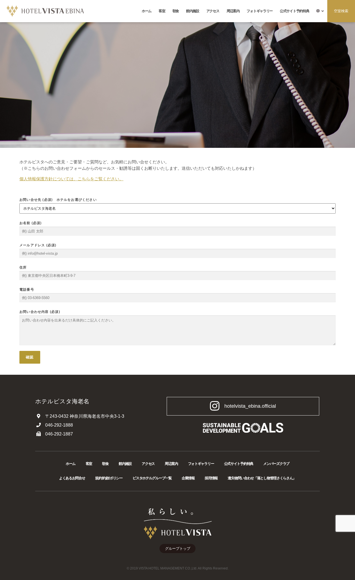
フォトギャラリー (260, 11)
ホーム (146, 11)
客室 (162, 11)
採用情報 (211, 478)
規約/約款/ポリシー (109, 478)
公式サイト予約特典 (294, 11)
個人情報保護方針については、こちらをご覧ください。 (71, 178)
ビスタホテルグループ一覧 (152, 478)
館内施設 (192, 11)
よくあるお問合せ (72, 478)
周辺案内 (233, 11)
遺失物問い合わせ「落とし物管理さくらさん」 (262, 478)
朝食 (176, 11)
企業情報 (188, 478)
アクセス (212, 11)
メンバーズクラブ (276, 464)
